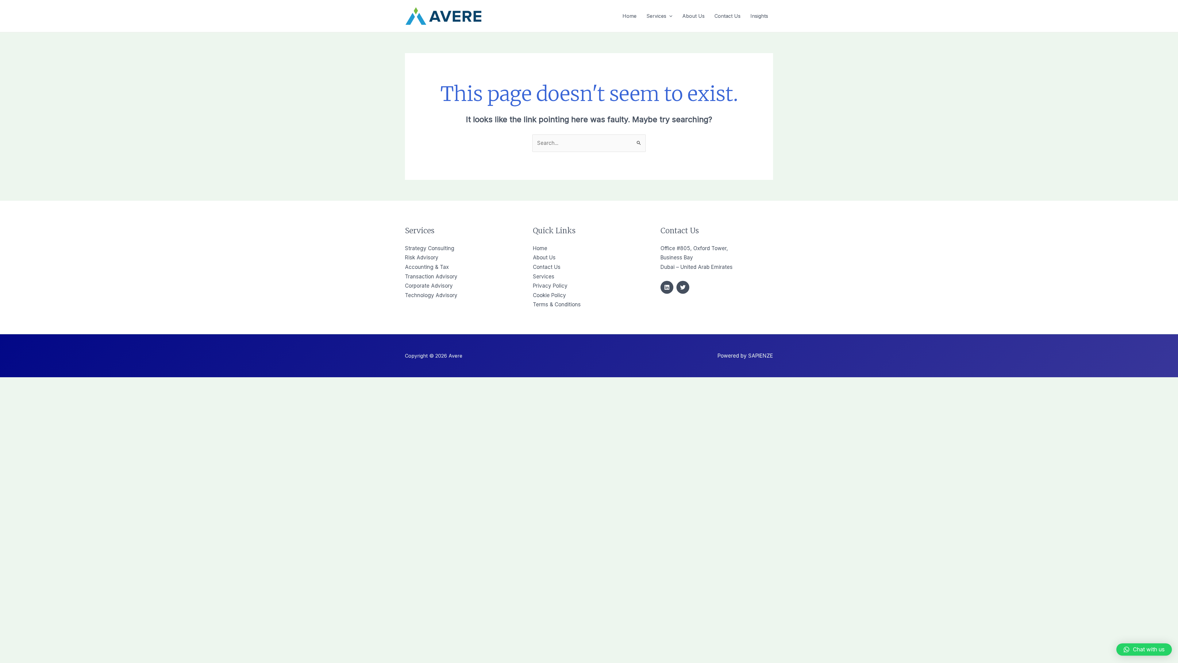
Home (540, 248)
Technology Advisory (431, 295)
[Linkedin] (666, 287)
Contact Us (546, 267)
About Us (544, 257)
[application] (669, 16)
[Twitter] (682, 287)
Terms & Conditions (557, 304)
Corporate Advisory (429, 286)
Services (543, 276)
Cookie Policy (549, 295)
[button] (1144, 649)
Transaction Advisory (431, 276)
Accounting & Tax (427, 267)
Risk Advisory (421, 257)
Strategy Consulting (429, 248)
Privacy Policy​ (550, 286)
